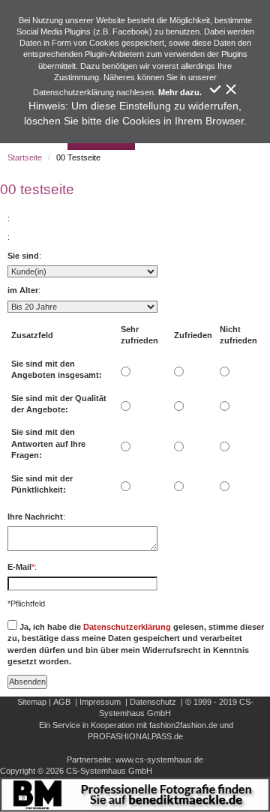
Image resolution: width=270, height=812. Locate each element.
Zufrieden (193, 335)
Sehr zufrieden (139, 335)
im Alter (23, 290)
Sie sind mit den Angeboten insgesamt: (56, 369)
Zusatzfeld (32, 335)
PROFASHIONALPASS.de (135, 736)
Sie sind (23, 255)
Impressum (100, 701)
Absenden (27, 681)
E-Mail (20, 566)
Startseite (25, 157)
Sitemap (31, 701)
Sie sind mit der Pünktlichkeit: (42, 484)
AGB (61, 701)
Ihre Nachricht (35, 516)
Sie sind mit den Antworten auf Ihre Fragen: (48, 443)
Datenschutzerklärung (127, 626)
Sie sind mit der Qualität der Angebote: (58, 404)
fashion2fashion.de (183, 725)
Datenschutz (153, 701)
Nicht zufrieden (238, 335)
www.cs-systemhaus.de (159, 759)
